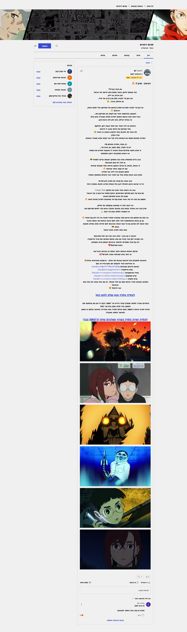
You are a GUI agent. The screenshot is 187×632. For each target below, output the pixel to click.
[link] (148, 55)
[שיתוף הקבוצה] (35, 45)
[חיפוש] (56, 45)
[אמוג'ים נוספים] (140, 576)
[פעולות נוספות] (81, 604)
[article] (115, 345)
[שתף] (81, 70)
